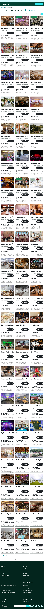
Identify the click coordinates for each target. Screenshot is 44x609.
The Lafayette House (7, 28)
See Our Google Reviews (28, 588)
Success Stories (4, 597)
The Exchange (5, 136)
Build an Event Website (28, 582)
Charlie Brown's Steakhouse (9, 163)
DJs (24, 577)
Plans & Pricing (4, 588)
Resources (3, 599)
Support (3, 601)
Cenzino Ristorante (7, 541)
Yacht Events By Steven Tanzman (11, 82)
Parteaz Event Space (22, 541)
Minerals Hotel (20, 325)
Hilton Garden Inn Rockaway (10, 271)
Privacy (2, 573)
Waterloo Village (21, 271)
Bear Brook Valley (36, 82)
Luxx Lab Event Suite (37, 190)
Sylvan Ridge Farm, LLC (23, 136)
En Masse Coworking (7, 460)
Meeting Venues (26, 571)
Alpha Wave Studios (7, 433)
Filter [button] (28, 13)
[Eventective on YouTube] (39, 606)
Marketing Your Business (6, 590)
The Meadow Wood (22, 217)
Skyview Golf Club (21, 82)
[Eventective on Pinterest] (33, 606)
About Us (3, 566)
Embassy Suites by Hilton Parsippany (27, 433)
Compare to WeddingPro (28, 590)
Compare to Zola (26, 601)
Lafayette (3, 7)
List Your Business (24, 4)
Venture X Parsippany (22, 406)
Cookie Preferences (5, 575)
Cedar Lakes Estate (7, 379)
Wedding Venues (26, 568)
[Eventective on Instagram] (31, 606)
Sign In (30, 4)
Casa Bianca (35, 325)
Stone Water (34, 352)
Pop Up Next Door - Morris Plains (26, 298)
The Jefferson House (22, 244)
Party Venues (25, 566)
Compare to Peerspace (28, 597)
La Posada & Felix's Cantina (9, 190)
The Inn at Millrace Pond (8, 298)
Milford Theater (35, 163)
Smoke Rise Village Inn (8, 244)
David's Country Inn (37, 298)
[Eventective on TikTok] (36, 606)
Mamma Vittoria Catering (24, 379)
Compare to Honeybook (28, 594)
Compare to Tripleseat (27, 592)
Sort (33, 13)
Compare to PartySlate (27, 599)
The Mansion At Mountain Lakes (11, 325)
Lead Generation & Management (8, 592)
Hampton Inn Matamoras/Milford (26, 352)
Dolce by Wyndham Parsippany (11, 514)
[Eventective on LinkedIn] (42, 606)
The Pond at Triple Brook (23, 460)
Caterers (25, 573)
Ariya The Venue (21, 163)
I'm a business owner (22, 0)
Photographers (26, 575)
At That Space (20, 55)
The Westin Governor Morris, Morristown (28, 487)
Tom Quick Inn (35, 109)
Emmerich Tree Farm (7, 487)
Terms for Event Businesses (7, 571)
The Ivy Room (20, 28)
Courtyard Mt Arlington (23, 109)
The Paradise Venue (22, 190)
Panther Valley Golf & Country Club (12, 352)
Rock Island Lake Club (8, 109)
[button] (42, 14)
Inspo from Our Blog (27, 580)
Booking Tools (4, 594)
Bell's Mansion (35, 244)
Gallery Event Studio (37, 28)
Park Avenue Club (21, 514)
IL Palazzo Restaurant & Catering (11, 406)
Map (39, 13)
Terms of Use (4, 568)
